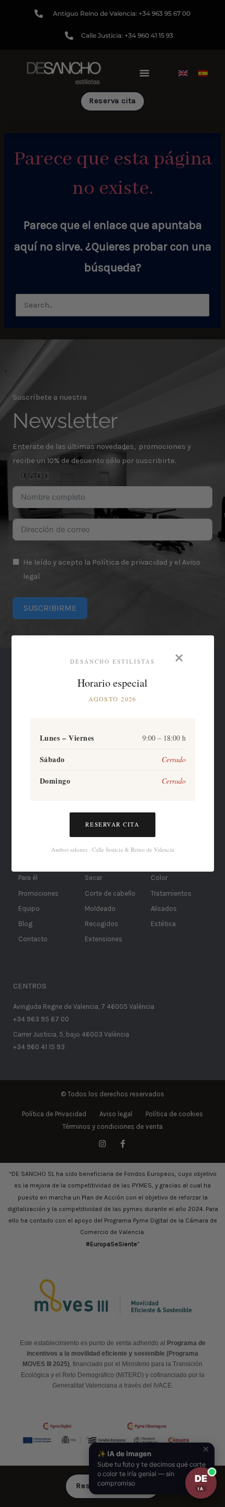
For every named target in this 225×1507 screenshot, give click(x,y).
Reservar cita (112, 824)
